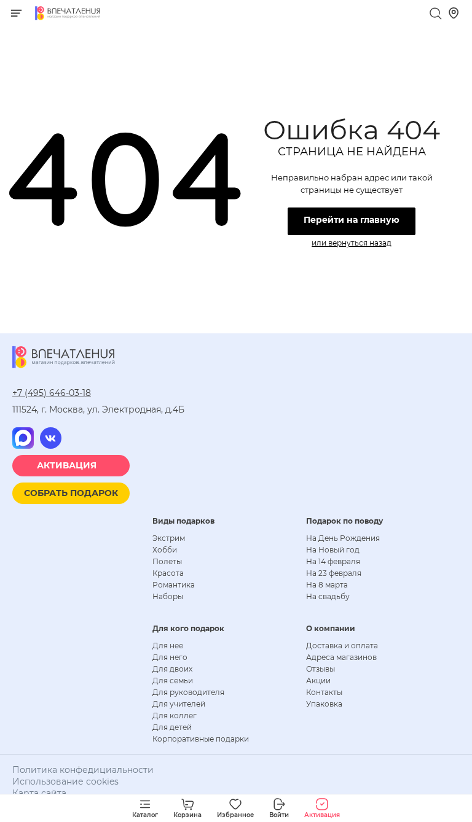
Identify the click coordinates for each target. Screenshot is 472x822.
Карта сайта (39, 793)
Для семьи (172, 680)
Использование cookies (65, 781)
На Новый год (333, 549)
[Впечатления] (67, 17)
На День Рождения (343, 538)
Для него (169, 657)
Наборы (167, 596)
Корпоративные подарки (200, 738)
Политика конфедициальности (83, 769)
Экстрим (168, 538)
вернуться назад (359, 242)
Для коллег (174, 715)
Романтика (173, 584)
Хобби (164, 549)
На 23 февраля (333, 573)
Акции (318, 680)
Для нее (167, 645)
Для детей (172, 727)
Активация (66, 465)
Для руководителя (188, 692)
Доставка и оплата (342, 645)
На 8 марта (327, 584)
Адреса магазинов (341, 657)
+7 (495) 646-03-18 (51, 392)
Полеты (167, 561)
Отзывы (320, 668)
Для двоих (172, 668)
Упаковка (324, 703)
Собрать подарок (71, 492)
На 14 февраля (333, 561)
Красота (168, 573)
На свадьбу (328, 596)
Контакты (324, 692)
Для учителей (178, 703)
